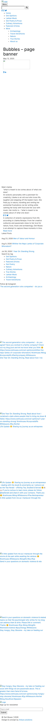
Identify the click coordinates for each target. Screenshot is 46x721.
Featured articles (12, 262)
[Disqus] (23, 100)
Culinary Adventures (14, 23)
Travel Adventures (17, 34)
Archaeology (15, 31)
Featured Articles (13, 26)
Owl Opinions (11, 16)
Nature (13, 36)
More (8, 28)
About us (13, 41)
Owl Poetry (10, 264)
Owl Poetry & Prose (14, 21)
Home (8, 13)
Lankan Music (11, 18)
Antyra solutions (25, 720)
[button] (27, 7)
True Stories (15, 39)
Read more (7, 231)
